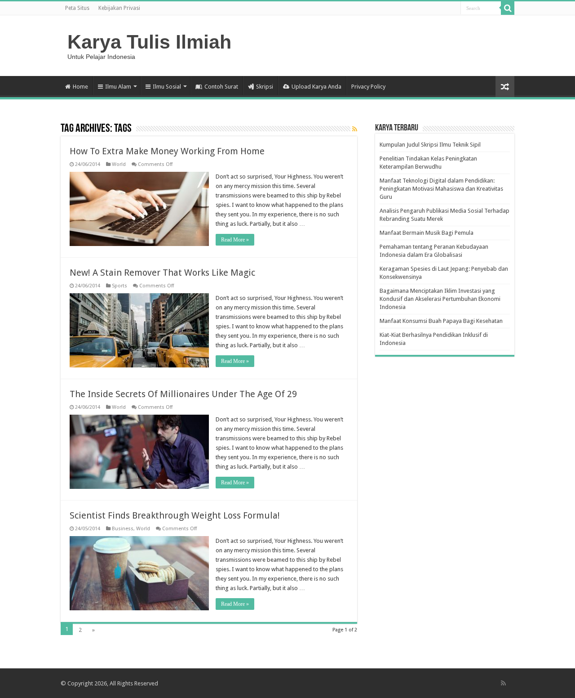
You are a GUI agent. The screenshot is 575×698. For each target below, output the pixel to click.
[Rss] (503, 683)
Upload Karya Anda (316, 86)
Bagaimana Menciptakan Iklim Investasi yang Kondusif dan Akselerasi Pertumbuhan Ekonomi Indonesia (440, 298)
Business (122, 529)
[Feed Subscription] (354, 129)
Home (80, 86)
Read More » (235, 240)
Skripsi (264, 86)
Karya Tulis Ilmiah (149, 42)
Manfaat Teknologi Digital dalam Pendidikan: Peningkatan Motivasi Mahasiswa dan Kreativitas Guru (441, 188)
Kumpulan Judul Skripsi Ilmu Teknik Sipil (430, 144)
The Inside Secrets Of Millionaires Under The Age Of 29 (183, 394)
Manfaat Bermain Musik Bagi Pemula (426, 232)
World (119, 164)
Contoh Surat (221, 86)
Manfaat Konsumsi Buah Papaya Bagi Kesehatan (441, 321)
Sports (119, 286)
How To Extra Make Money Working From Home (167, 151)
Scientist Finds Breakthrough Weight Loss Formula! (175, 515)
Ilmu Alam (118, 86)
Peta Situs (77, 8)
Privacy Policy (368, 86)
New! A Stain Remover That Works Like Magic (162, 272)
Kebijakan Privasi (119, 8)
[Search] (507, 8)
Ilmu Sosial (167, 86)
